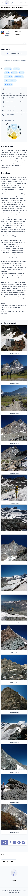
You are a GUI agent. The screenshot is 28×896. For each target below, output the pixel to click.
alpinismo (6, 68)
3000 (5, 72)
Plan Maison (7, 84)
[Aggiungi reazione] (24, 42)
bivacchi (15, 68)
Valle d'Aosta (7, 76)
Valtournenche (18, 76)
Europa (12, 72)
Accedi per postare (8, 861)
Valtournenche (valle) (8, 80)
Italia (20, 72)
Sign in (8, 53)
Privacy (14, 880)
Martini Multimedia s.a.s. (19, 890)
